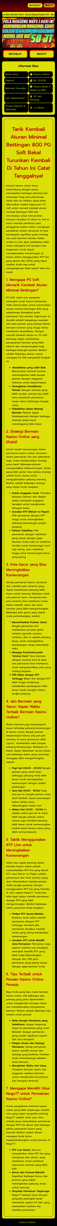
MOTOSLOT (35, 5)
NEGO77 (49, 5)
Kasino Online (27, 1222)
